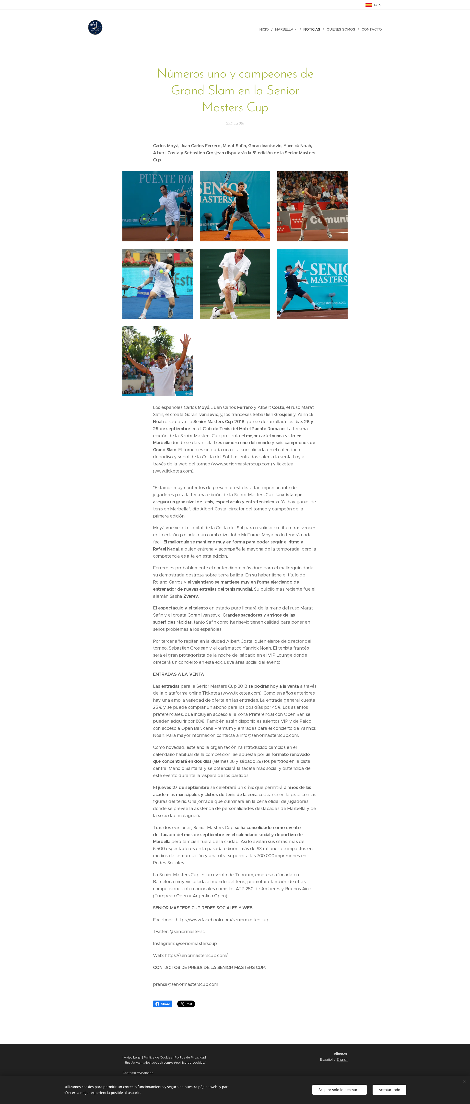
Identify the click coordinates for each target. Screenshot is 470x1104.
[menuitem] (265, 29)
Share (165, 1004)
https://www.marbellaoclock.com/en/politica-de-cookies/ (164, 1062)
